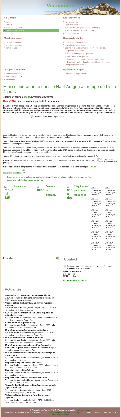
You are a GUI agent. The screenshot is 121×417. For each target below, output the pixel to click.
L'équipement (81, 186)
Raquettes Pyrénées (73, 25)
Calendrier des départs (15, 30)
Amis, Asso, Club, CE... (15, 77)
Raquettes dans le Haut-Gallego (19, 370)
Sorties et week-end (14, 48)
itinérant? (51, 195)
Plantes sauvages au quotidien (80, 54)
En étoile (50, 186)
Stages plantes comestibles (76, 42)
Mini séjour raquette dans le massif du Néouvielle (28, 345)
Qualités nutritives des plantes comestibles (85, 59)
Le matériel (20, 186)
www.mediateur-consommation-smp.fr (65, 412)
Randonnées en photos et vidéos (78, 74)
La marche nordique (14, 42)
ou (47, 190)
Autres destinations (72, 33)
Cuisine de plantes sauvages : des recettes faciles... (85, 48)
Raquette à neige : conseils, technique (83, 28)
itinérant (23, 308)
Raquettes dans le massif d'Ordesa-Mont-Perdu (26, 377)
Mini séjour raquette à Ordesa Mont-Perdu (24, 338)
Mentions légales (84, 410)
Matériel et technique (14, 45)
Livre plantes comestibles (75, 45)
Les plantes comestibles (74, 51)
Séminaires (10, 79)
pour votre (80, 190)
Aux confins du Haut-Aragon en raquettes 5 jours (27, 295)
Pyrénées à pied (71, 22)
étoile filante (26, 298)
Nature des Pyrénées (14, 28)
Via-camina (61, 6)
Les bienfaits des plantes (78, 56)
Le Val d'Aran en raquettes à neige (20, 323)
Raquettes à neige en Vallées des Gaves (23, 363)
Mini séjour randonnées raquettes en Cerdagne (26, 330)
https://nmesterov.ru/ (60, 415)
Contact (9, 25)
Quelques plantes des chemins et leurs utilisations (88, 62)
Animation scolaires (13, 74)
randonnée (80, 195)
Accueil (9, 22)
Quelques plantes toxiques (75, 65)
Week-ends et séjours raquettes (80, 30)
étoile (27, 97)
